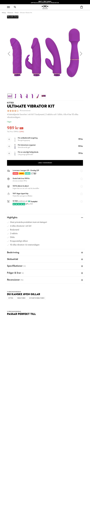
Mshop (4, 12)
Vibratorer (10, 12)
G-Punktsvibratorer (36, 298)
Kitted (16, 12)
